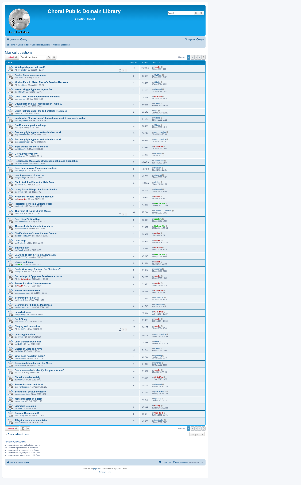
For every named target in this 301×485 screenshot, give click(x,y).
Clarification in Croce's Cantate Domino (36, 233)
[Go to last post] (162, 67)
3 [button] (196, 57)
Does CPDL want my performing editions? (37, 96)
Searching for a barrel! (27, 297)
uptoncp (157, 363)
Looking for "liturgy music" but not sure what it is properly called (50, 118)
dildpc (23, 85)
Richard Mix (159, 204)
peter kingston (23, 387)
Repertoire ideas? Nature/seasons (33, 283)
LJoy (19, 128)
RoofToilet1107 (23, 236)
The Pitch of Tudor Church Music (33, 211)
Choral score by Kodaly (27, 377)
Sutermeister (22, 247)
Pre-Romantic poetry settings (30, 125)
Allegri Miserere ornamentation (31, 420)
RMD (19, 351)
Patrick (20, 250)
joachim (158, 219)
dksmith (20, 206)
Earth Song (21, 319)
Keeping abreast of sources (29, 175)
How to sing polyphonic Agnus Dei (33, 89)
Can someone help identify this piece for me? (39, 370)
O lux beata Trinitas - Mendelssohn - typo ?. (38, 103)
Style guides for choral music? (31, 146)
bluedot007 (22, 229)
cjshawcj (158, 89)
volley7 (20, 408)
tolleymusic (22, 221)
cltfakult (20, 92)
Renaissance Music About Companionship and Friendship (46, 161)
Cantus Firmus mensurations (30, 75)
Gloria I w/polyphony (26, 153)
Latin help (20, 240)
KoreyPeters (22, 120)
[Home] (19, 20)
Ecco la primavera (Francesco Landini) (35, 168)
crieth (23, 70)
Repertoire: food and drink (29, 384)
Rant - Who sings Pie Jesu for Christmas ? (38, 269)
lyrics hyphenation (25, 334)
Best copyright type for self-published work (38, 132)
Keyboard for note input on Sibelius (34, 196)
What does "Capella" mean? (30, 356)
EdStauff (21, 149)
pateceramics (23, 135)
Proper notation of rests (27, 290)
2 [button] (192, 57)
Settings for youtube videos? (30, 391)
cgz (19, 113)
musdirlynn (22, 415)
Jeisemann (22, 163)
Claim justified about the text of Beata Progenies (41, 111)
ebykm (20, 106)
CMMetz (21, 78)
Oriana (20, 213)
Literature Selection (25, 406)
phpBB (96, 469)
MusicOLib (21, 300)
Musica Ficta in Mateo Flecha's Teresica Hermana (41, 82)
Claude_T (158, 413)
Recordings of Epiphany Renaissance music (39, 276)
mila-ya (20, 380)
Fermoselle (159, 305)
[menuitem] (23, 39)
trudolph (20, 170)
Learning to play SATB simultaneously (35, 255)
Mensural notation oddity (28, 399)
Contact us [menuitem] (166, 462)
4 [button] (199, 57)
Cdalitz (157, 82)
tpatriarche (21, 423)
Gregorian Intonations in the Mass (33, 363)
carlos (157, 196)
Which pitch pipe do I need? (30, 67)
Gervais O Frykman (162, 211)
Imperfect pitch (23, 312)
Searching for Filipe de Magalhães (33, 305)
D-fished (157, 153)
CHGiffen (158, 146)
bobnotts (21, 199)
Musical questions (18, 52)
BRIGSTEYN (22, 257)
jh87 (23, 329)
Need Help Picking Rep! (27, 219)
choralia (158, 96)
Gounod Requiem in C (27, 413)
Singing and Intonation (27, 326)
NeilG (19, 344)
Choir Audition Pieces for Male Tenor (35, 182)
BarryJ (20, 264)
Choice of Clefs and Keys (28, 348)
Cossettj (20, 321)
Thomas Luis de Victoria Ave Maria (34, 226)
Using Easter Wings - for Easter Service (36, 189)
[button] (204, 57)
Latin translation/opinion (28, 341)
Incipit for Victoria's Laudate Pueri (33, 204)
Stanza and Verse (24, 262)
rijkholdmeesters (24, 307)
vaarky (157, 67)
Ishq (19, 373)
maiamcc (21, 99)
